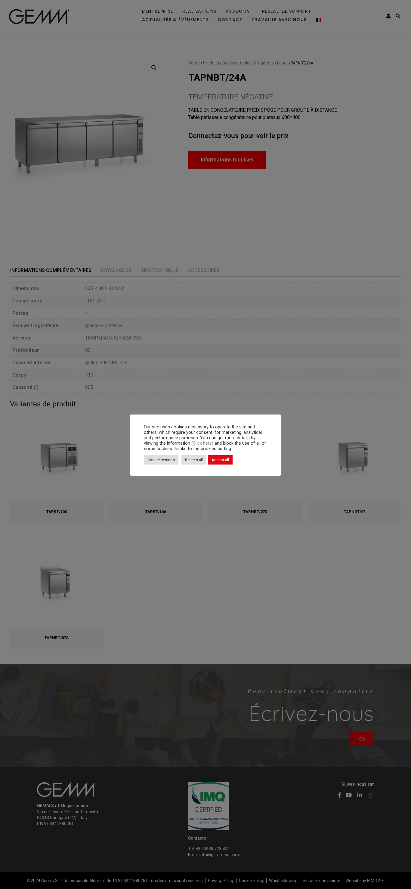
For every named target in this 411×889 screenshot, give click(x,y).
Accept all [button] (220, 460)
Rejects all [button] (194, 460)
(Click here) (203, 443)
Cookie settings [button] (161, 460)
